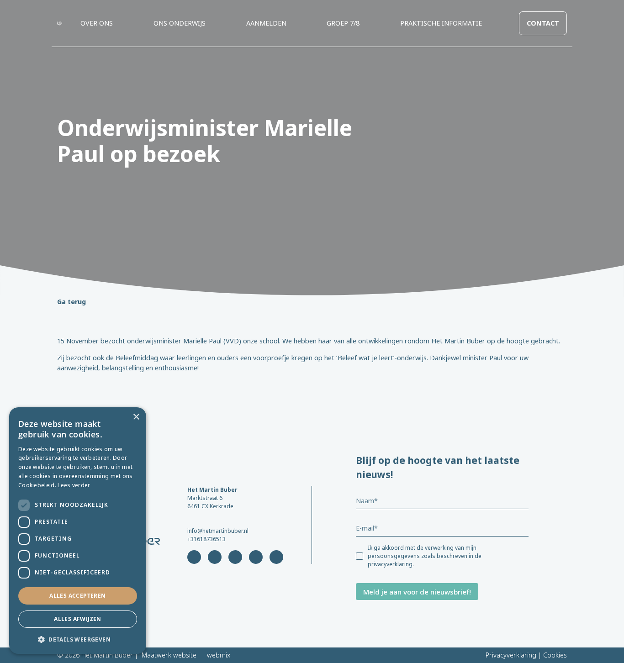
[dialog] (77, 530)
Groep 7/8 (343, 23)
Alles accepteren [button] (77, 596)
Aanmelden (266, 23)
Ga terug (71, 301)
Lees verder (74, 485)
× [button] (135, 417)
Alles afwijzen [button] (77, 619)
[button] (77, 639)
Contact (543, 23)
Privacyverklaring (511, 655)
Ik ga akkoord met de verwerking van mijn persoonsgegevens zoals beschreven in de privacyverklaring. (424, 556)
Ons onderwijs (179, 23)
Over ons (96, 23)
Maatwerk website (169, 655)
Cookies (555, 655)
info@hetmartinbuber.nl (218, 531)
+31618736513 (206, 539)
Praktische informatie (441, 23)
